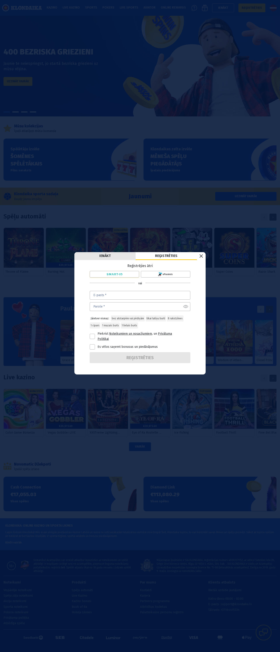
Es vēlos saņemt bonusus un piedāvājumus (128, 347)
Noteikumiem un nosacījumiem (130, 334)
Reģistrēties (166, 256)
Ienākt (105, 256)
